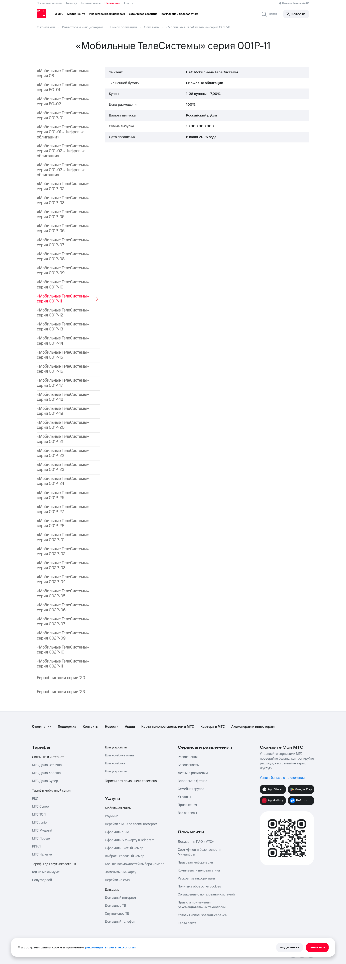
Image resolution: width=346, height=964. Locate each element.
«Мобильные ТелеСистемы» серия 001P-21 (63, 439)
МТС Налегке (42, 854)
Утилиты (184, 797)
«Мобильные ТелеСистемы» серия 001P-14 (63, 341)
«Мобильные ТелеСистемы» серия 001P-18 (63, 397)
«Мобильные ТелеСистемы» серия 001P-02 (63, 186)
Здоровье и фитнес (192, 781)
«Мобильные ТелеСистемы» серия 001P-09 (63, 271)
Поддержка (67, 726)
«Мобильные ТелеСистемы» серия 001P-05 (63, 214)
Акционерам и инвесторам (253, 726)
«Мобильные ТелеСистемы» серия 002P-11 (63, 664)
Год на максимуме (46, 872)
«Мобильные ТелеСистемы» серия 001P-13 (63, 327)
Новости (112, 726)
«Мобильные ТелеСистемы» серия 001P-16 (63, 369)
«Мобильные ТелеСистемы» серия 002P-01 (63, 537)
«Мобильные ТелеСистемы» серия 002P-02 (63, 551)
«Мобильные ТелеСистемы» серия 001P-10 (63, 284)
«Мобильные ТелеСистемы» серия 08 (63, 73)
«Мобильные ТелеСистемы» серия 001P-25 (63, 495)
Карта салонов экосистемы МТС (167, 726)
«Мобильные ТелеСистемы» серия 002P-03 (63, 565)
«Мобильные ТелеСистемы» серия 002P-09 (63, 636)
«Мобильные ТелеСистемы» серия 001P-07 (63, 243)
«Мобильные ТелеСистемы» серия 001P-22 (63, 453)
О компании (112, 3)
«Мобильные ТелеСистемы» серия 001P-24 (63, 481)
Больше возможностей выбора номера (134, 864)
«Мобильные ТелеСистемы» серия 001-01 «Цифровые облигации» (63, 132)
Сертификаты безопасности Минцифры (199, 852)
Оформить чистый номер (124, 848)
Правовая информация (195, 862)
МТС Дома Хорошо (46, 773)
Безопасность (188, 765)
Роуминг (111, 816)
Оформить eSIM (117, 832)
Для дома (112, 889)
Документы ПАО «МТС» (196, 841)
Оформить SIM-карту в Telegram (129, 840)
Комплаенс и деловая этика (199, 870)
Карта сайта (187, 923)
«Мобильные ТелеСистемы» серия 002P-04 (63, 579)
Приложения (187, 805)
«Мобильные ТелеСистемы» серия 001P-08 (63, 257)
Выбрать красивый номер (124, 856)
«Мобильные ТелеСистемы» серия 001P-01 (63, 115)
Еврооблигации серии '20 (61, 677)
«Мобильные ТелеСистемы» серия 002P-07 (63, 622)
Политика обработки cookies (199, 886)
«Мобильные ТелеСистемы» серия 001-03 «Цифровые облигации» (63, 170)
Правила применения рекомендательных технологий (201, 905)
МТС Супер (40, 806)
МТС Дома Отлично (47, 765)
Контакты (91, 726)
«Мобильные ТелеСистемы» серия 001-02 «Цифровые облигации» (63, 151)
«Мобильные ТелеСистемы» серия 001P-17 (63, 383)
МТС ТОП (39, 814)
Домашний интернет (120, 897)
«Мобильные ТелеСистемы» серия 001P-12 (63, 313)
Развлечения (187, 757)
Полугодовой (42, 880)
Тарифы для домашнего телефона (131, 781)
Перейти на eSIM (118, 880)
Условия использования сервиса (202, 915)
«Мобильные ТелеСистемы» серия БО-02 (63, 101)
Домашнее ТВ (115, 905)
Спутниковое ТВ (117, 913)
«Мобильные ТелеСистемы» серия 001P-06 (63, 228)
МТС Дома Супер (45, 781)
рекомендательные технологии (110, 947)
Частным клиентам (49, 3)
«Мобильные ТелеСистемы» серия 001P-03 (63, 200)
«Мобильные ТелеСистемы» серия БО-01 (63, 87)
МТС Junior (40, 822)
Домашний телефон (120, 921)
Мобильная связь (118, 808)
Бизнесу (71, 3)
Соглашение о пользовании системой (206, 894)
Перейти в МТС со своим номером (131, 824)
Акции (130, 726)
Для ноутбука (115, 763)
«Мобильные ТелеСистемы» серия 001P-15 (63, 355)
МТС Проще (41, 838)
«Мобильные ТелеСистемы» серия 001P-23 (63, 467)
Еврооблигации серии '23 (61, 691)
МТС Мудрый (42, 830)
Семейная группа (191, 789)
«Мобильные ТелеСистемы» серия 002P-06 (63, 608)
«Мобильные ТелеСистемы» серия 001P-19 (63, 411)
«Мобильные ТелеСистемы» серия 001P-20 (63, 425)
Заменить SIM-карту (120, 872)
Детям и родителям (193, 773)
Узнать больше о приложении (282, 777)
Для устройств (116, 747)
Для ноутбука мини (119, 755)
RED (35, 798)
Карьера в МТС (212, 726)
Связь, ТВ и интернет (48, 757)
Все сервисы (187, 813)
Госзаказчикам (91, 3)
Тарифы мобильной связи (51, 790)
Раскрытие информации (196, 878)
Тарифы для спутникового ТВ (54, 864)
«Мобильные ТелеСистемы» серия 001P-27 (63, 509)
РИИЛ (36, 846)
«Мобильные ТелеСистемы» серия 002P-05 (63, 594)
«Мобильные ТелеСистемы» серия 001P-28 (63, 523)
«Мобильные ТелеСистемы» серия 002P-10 (63, 650)
